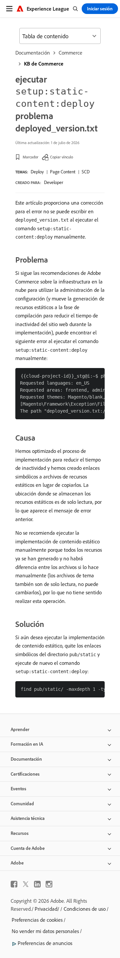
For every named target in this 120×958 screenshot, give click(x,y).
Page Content (62, 172)
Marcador (30, 156)
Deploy (37, 172)
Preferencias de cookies (37, 919)
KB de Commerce (43, 63)
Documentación (32, 52)
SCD (86, 172)
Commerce (70, 52)
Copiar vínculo (61, 156)
